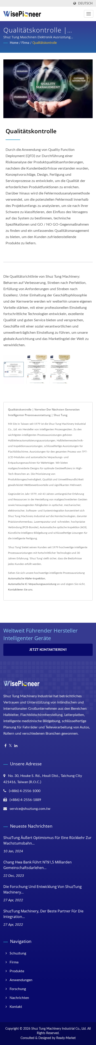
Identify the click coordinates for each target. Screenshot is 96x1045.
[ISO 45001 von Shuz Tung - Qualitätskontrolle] (59, 369)
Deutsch (85, 3)
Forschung (18, 989)
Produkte (17, 971)
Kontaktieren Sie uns (20, 589)
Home (14, 42)
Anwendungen (21, 980)
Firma (25, 42)
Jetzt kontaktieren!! (48, 649)
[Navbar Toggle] (88, 14)
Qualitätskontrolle (44, 42)
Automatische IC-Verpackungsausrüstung (32, 584)
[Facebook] (5, 745)
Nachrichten (19, 998)
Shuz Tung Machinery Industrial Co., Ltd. (58, 1028)
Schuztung (18, 953)
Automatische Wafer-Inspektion (26, 578)
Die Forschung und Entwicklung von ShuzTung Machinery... (42, 889)
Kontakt (16, 1007)
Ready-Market (66, 1038)
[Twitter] (10, 745)
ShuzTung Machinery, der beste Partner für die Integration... (43, 914)
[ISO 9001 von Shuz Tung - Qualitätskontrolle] (13, 369)
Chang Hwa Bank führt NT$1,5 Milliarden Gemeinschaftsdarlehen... (37, 865)
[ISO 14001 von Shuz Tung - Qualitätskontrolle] (36, 369)
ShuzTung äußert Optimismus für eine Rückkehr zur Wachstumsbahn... (47, 840)
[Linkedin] (15, 745)
